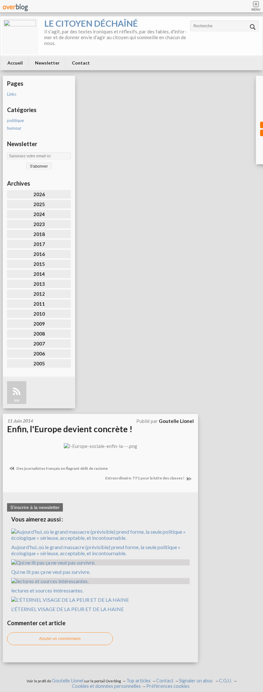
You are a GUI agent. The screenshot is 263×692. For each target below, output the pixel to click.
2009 (39, 324)
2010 (39, 314)
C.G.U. (225, 680)
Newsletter (47, 63)
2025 (39, 204)
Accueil (15, 63)
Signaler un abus (196, 680)
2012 (39, 294)
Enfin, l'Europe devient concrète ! (69, 429)
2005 (39, 363)
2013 (39, 284)
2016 (39, 254)
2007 (39, 343)
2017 (39, 244)
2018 (39, 234)
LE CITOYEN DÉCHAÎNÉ (91, 23)
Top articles (138, 680)
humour (14, 128)
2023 (39, 224)
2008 (39, 334)
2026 (39, 194)
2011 (39, 304)
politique (15, 120)
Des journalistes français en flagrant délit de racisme (62, 468)
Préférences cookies (168, 686)
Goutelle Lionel (67, 680)
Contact (81, 63)
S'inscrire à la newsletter (35, 507)
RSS (16, 400)
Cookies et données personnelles (106, 686)
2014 (39, 274)
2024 (39, 214)
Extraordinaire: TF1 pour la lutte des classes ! (145, 478)
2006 (39, 353)
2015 (39, 264)
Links (11, 94)
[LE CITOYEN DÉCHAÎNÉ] (20, 36)
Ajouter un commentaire (60, 638)
